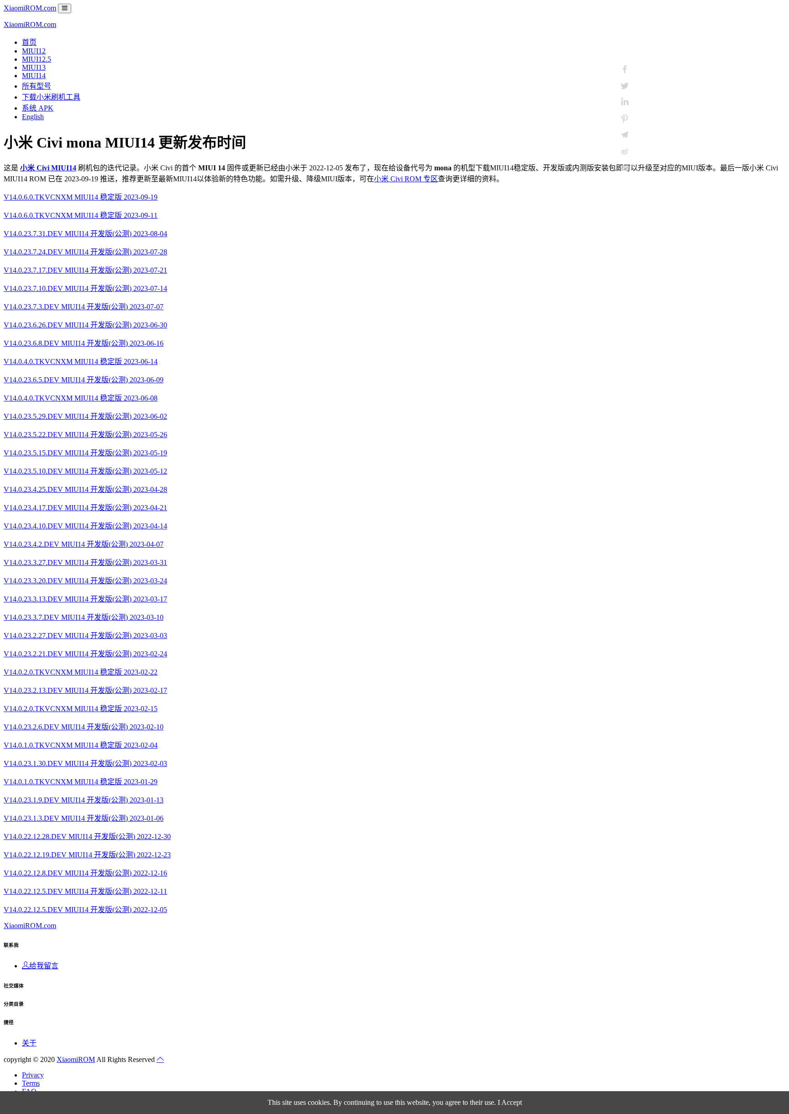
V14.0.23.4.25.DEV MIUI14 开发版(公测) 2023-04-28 (85, 489)
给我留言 (43, 966)
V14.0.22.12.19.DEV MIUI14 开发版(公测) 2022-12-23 (87, 855)
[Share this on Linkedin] (624, 102)
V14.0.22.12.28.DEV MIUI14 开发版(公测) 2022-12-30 (87, 836)
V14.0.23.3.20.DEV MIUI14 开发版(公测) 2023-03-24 (85, 581)
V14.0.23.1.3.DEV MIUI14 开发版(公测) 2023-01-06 (83, 818)
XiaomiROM (76, 1059)
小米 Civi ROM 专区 (406, 179)
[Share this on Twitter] (624, 86)
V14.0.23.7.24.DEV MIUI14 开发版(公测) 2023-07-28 (85, 252)
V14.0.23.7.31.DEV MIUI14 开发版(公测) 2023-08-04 (85, 234)
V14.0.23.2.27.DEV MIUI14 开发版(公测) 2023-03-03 (85, 635)
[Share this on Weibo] (624, 151)
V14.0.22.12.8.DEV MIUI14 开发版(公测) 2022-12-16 (85, 873)
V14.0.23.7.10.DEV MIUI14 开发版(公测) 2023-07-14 (85, 288)
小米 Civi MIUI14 (48, 168)
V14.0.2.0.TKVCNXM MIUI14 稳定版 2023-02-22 (81, 672)
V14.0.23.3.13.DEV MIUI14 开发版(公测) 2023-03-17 (85, 599)
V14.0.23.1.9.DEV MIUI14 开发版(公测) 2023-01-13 (83, 800)
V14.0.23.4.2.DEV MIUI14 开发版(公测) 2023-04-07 (83, 544)
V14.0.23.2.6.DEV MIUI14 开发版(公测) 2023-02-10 (83, 727)
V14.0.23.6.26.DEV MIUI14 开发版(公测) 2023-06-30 (85, 325)
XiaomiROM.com (30, 8)
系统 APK (37, 108)
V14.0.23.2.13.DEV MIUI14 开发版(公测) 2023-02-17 (85, 690)
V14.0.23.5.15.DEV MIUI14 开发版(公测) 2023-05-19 (85, 453)
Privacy (33, 1075)
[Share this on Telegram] (624, 135)
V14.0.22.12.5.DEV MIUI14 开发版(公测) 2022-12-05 (85, 909)
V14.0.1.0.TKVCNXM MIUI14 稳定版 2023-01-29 (81, 782)
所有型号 (36, 86)
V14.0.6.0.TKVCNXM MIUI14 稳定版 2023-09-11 (81, 215)
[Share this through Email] (624, 168)
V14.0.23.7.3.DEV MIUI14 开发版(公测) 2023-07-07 (83, 307)
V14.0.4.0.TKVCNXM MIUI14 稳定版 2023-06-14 (81, 361)
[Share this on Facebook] (624, 69)
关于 (29, 1043)
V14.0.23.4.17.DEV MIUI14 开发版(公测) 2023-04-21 (85, 508)
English (33, 117)
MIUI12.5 (36, 59)
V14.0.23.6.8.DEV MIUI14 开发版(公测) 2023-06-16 (83, 343)
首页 (29, 42)
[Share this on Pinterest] (624, 119)
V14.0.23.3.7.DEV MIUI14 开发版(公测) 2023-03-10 (83, 617)
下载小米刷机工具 (51, 97)
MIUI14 (34, 75)
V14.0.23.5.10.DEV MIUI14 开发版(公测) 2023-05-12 (85, 471)
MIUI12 (34, 51)
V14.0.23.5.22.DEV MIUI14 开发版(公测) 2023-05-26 (85, 434)
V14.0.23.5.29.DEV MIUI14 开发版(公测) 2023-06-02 (85, 416)
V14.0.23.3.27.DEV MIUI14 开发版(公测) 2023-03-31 (85, 562)
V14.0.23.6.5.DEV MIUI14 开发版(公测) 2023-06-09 (83, 380)
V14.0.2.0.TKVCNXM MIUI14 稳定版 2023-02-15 (81, 709)
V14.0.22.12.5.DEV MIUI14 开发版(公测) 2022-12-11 (85, 891)
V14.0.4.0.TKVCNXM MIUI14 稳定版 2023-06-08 (81, 398)
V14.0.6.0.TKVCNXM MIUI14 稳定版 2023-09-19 (81, 197)
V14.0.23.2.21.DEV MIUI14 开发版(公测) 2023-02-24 (85, 654)
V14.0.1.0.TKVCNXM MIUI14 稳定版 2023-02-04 (81, 745)
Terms (31, 1083)
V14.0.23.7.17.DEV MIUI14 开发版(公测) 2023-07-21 (85, 270)
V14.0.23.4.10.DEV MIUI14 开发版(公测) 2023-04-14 (85, 526)
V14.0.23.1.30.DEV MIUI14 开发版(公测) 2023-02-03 (85, 763)
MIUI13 (34, 67)
